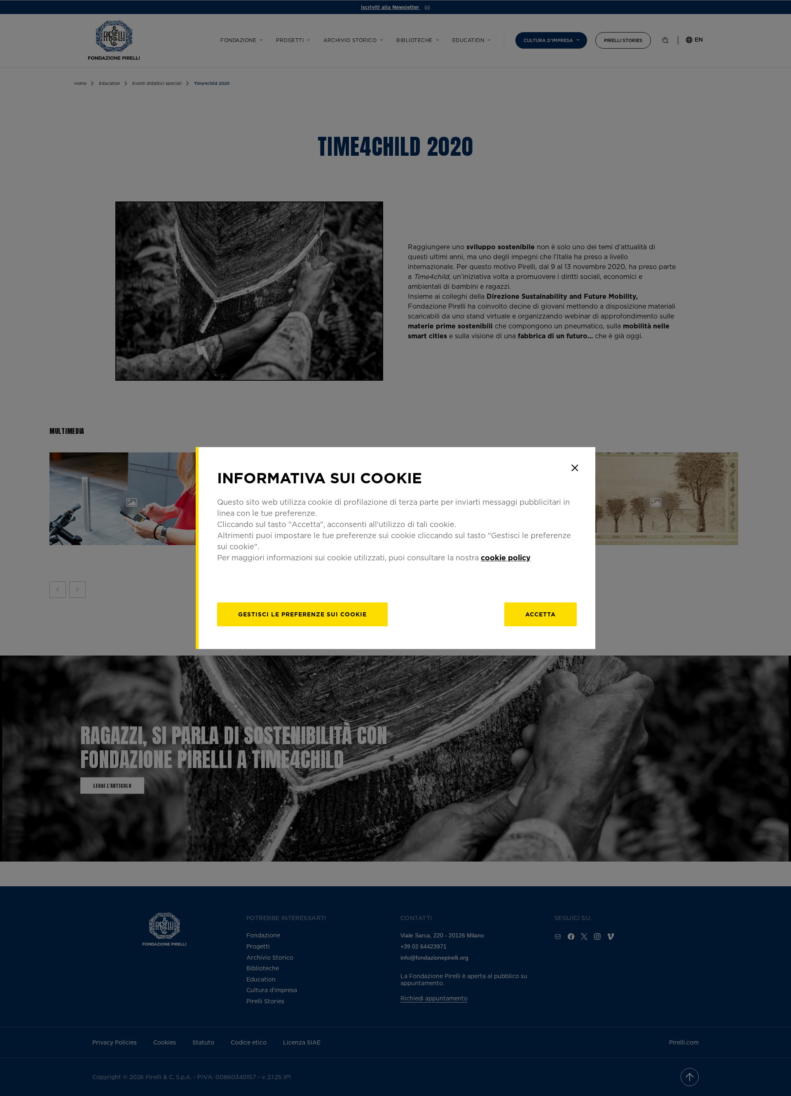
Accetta (540, 614)
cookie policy (506, 557)
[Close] (574, 467)
